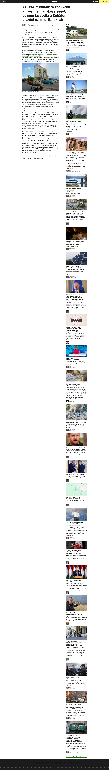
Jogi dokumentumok (58, 762)
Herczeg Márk (27, 24)
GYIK (30, 762)
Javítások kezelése (49, 762)
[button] (25, 156)
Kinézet (96, 1)
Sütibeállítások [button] (76, 762)
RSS (71, 762)
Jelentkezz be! (105, 1)
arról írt (27, 37)
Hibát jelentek (35, 762)
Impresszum (41, 762)
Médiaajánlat (66, 762)
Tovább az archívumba (76, 756)
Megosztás (55, 25)
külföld (26, 25)
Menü (4, 1)
